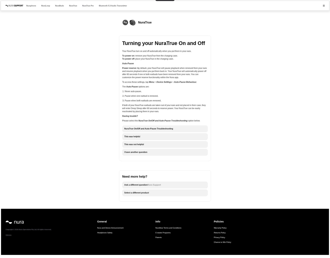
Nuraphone (31, 6)
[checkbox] (165, 128)
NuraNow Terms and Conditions (168, 228)
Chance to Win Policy (222, 242)
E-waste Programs (163, 233)
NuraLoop (45, 6)
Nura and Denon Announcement (110, 228)
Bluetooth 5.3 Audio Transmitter (113, 6)
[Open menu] (324, 6)
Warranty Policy (220, 228)
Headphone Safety (104, 233)
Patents (158, 237)
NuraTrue (73, 6)
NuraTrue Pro (88, 6)
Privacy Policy (219, 237)
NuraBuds (59, 6)
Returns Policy (220, 233)
